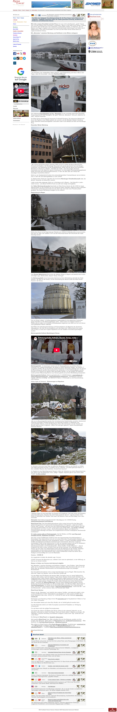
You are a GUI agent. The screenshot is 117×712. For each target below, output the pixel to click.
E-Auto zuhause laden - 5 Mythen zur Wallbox (59, 679)
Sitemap (57, 709)
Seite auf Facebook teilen (95, 14)
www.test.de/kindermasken (63, 586)
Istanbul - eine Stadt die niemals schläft (58, 666)
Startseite (15, 10)
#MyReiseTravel (36, 627)
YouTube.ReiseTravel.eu (46, 622)
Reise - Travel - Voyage (23, 10)
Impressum (71, 709)
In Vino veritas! (41, 474)
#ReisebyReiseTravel (63, 625)
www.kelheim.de (77, 375)
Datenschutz (65, 709)
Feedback (43, 709)
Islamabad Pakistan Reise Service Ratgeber (59, 652)
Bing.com (15, 108)
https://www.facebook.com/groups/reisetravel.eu (65, 627)
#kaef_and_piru (50, 625)
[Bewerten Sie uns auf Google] (21, 74)
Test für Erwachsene (37, 585)
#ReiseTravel (38, 625)
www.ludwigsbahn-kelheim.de (58, 376)
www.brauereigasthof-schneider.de (42, 521)
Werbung (77, 709)
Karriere (52, 709)
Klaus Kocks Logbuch (53, 659)
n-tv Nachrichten (18, 103)
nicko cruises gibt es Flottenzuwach (44, 534)
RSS (40, 709)
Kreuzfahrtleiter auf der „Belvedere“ (51, 113)
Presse (48, 709)
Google (15, 106)
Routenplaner (16, 120)
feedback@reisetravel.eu (73, 620)
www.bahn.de (62, 599)
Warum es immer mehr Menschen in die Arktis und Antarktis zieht (58, 700)
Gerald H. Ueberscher (56, 617)
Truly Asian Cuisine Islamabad (56, 672)
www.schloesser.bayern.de (39, 376)
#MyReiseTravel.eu (61, 622)
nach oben (112, 710)
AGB (61, 709)
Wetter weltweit (17, 118)
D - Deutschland (33, 10)
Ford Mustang (51, 686)
